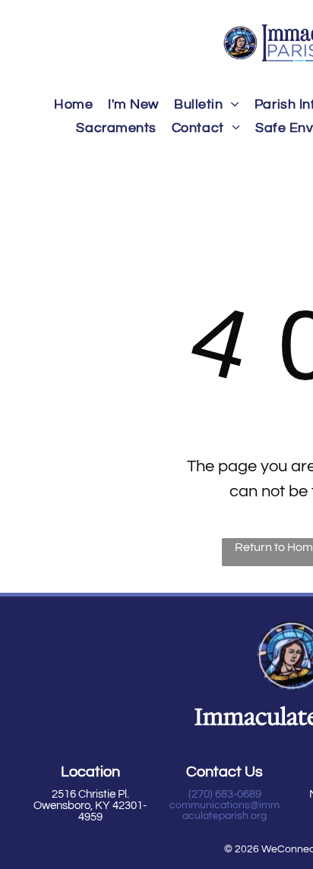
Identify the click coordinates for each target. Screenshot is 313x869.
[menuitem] (73, 104)
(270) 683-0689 (224, 794)
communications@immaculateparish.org (224, 810)
